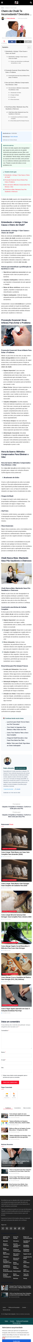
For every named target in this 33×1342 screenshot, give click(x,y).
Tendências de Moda (27, 1257)
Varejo (25, 1278)
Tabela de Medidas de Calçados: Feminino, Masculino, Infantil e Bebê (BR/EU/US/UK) (19, 1122)
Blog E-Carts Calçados (10, 1314)
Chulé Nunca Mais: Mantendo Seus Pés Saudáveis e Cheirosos (17, 108)
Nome (3, 1052)
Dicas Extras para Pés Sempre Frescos (20, 120)
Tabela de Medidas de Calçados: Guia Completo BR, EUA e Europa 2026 (20, 1136)
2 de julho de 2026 (6, 919)
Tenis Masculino (26, 1270)
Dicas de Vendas (15, 1237)
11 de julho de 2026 (6, 856)
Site (2, 1067)
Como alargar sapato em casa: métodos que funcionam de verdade (19, 1114)
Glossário (16, 1241)
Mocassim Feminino (16, 1259)
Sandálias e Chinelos (26, 1241)
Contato (24, 1307)
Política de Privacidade (13, 1307)
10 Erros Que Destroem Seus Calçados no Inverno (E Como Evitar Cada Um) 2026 (20, 1170)
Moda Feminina (15, 1267)
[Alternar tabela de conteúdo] (28, 47)
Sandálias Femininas (26, 1246)
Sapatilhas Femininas (26, 1250)
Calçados (6, 1257)
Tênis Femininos (26, 1266)
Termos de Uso (6, 1310)
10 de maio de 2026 (22, 18)
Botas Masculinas (6, 1253)
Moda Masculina (16, 1274)
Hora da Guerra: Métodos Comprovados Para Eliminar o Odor (17, 83)
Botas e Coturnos (5, 1244)
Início (2, 7)
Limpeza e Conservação (10, 7)
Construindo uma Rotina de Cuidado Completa (19, 117)
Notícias (15, 1278)
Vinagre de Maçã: (15, 95)
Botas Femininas (6, 1249)
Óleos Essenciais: (15, 99)
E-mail (3, 1060)
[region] (16, 1333)
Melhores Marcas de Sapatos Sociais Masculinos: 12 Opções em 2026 (19, 1129)
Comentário (5, 1030)
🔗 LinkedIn (17, 789)
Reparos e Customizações (10, 942)
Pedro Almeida (11, 18)
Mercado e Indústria (16, 1254)
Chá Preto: (13, 97)
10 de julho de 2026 (6, 887)
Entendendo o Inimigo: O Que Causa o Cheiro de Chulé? (16, 52)
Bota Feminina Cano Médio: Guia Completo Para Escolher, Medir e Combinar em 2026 (18, 1185)
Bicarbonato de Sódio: (16, 92)
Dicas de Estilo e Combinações (7, 1275)
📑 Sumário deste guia (9, 172)
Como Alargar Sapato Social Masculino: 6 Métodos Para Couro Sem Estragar (15, 947)
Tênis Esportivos (26, 1262)
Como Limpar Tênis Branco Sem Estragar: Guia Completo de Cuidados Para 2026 (15, 884)
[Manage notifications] (3, 1338)
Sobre (4, 1307)
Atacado (5, 1241)
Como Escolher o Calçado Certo (7, 1261)
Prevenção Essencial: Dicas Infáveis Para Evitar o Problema (17, 71)
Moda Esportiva (16, 1263)
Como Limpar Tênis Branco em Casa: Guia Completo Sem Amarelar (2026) (15, 853)
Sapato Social (27, 1254)
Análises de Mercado (6, 1237)
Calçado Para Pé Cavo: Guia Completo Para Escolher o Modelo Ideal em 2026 (16, 1162)
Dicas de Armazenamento (8, 1270)
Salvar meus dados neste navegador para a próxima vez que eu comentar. (15, 1076)
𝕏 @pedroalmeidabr (8, 789)
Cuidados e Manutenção (6, 1266)
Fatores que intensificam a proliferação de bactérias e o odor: (20, 62)
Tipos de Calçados (26, 1274)
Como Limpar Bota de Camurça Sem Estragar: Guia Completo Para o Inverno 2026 (16, 916)
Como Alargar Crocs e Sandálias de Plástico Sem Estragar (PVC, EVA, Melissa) (16, 978)
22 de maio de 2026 (6, 950)
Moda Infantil (17, 1271)
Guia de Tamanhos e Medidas (16, 1245)
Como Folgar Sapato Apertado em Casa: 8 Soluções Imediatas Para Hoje (15, 1009)
